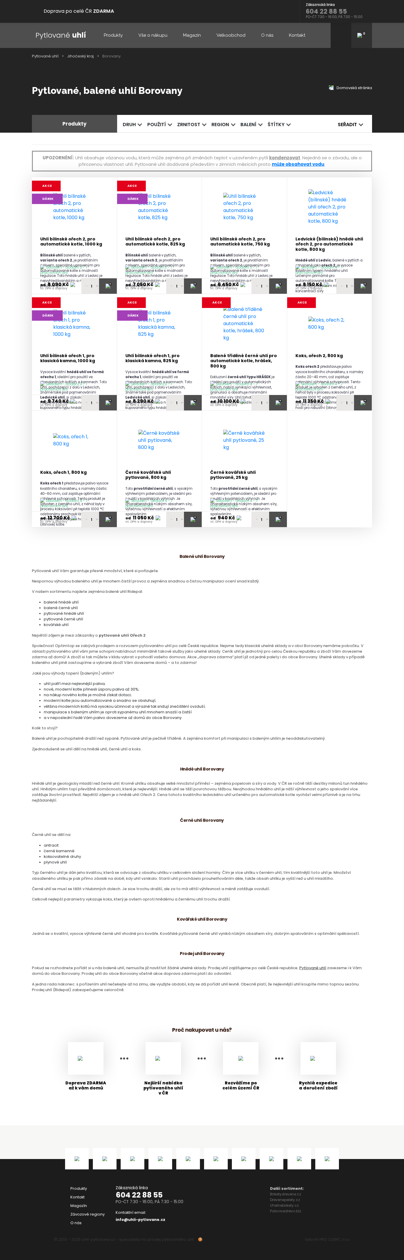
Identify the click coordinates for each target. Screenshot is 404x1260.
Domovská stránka (354, 87)
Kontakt (297, 35)
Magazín (192, 35)
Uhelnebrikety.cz (284, 1205)
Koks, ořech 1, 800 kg (63, 472)
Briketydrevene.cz (285, 1194)
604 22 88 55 (139, 1195)
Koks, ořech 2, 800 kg (319, 355)
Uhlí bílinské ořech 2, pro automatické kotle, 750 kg (240, 242)
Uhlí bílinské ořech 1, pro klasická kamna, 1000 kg (67, 358)
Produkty (113, 35)
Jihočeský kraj (80, 56)
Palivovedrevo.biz (285, 1211)
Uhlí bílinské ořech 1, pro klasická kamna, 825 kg (152, 358)
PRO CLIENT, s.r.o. (334, 1239)
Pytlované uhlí (45, 56)
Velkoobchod (230, 35)
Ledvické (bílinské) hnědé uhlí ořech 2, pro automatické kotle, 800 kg (329, 244)
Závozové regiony (87, 1214)
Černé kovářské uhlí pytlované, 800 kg (148, 475)
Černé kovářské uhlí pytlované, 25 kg (233, 475)
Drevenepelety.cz (285, 1199)
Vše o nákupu (152, 35)
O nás (267, 35)
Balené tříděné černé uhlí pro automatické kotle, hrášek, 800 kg (243, 361)
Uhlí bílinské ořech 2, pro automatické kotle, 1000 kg (71, 242)
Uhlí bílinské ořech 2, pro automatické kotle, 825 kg (155, 242)
